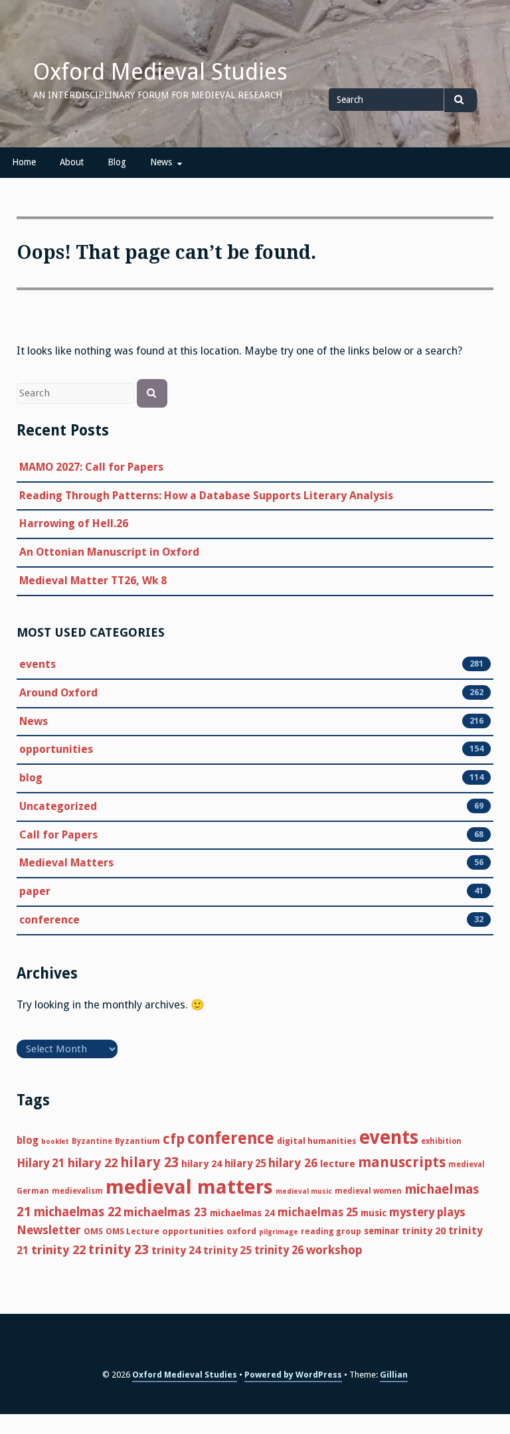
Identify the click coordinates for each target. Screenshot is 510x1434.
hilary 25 (245, 1164)
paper (34, 891)
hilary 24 (201, 1164)
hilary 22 (93, 1163)
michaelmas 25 (318, 1212)
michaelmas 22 (77, 1212)
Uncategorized (58, 806)
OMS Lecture (132, 1231)
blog (30, 777)
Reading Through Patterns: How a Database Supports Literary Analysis (206, 495)
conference (49, 920)
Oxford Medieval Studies (160, 71)
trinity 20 (424, 1231)
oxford (241, 1231)
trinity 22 (58, 1250)
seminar (381, 1231)
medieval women (368, 1191)
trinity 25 (227, 1250)
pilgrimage (278, 1232)
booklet (55, 1141)
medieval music (304, 1191)
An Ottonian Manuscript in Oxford (109, 552)
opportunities (56, 749)
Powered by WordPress (293, 1375)
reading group (331, 1231)
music (373, 1213)
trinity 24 (176, 1250)
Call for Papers (58, 835)
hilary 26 (292, 1163)
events (37, 664)
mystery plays (427, 1212)
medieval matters (189, 1187)
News (161, 162)
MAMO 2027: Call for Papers (91, 467)
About (72, 162)
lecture (337, 1164)
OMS (93, 1231)
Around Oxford (58, 692)
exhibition (441, 1141)
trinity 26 (278, 1250)
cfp (174, 1139)
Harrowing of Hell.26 (73, 523)
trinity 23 (118, 1249)
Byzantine (92, 1141)
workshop (334, 1250)
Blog (117, 162)
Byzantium (137, 1141)
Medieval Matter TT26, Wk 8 (93, 580)
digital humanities (317, 1141)
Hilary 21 (41, 1163)
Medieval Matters (66, 862)
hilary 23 (149, 1162)
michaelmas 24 (242, 1213)
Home (24, 162)
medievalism (77, 1191)
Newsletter (49, 1230)
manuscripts (402, 1162)
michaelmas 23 (165, 1212)
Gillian (394, 1375)
